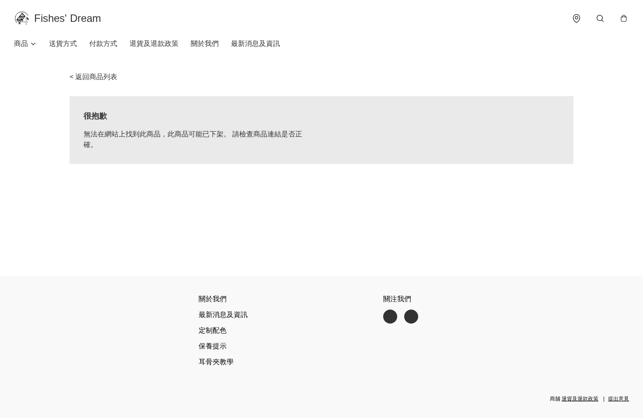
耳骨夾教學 (216, 362)
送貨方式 (63, 43)
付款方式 (103, 43)
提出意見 (618, 399)
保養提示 (213, 346)
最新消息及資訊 (255, 43)
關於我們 (205, 43)
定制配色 (213, 330)
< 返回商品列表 (93, 76)
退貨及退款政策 (153, 43)
